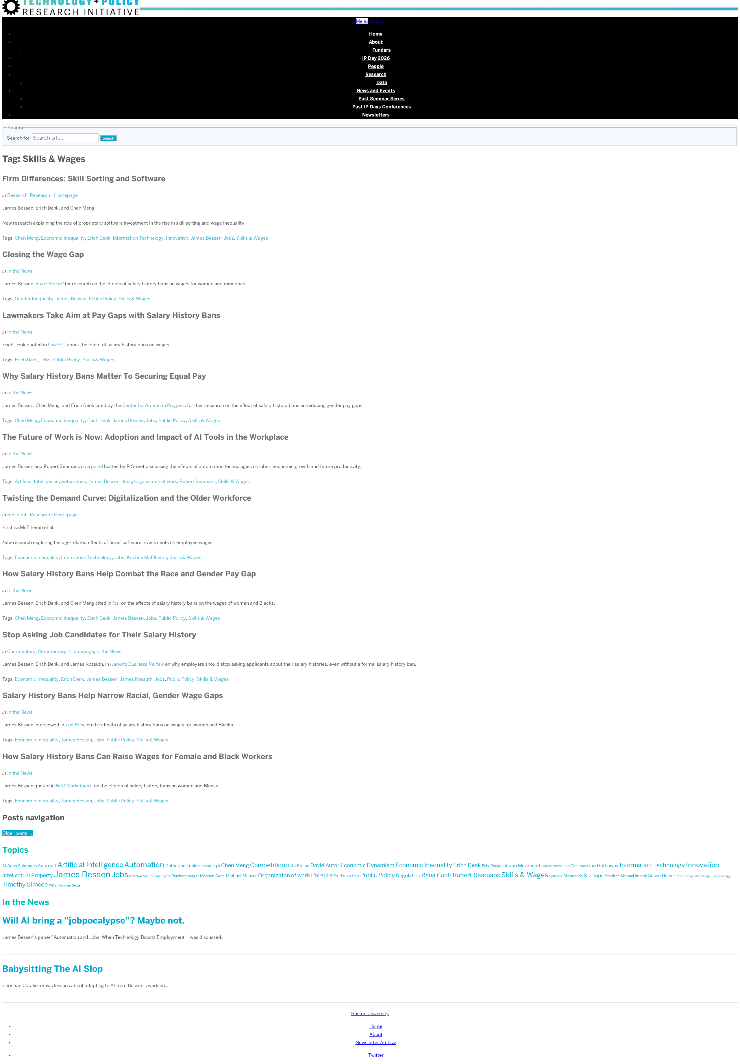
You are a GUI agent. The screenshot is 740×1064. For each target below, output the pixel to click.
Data (381, 82)
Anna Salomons (22, 865)
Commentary (21, 651)
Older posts (17, 833)
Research (375, 74)
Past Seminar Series (381, 99)
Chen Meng (27, 238)
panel (97, 466)
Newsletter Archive (376, 1042)
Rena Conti (436, 875)
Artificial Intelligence (37, 481)
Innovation (177, 238)
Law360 (57, 345)
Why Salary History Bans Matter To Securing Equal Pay (104, 376)
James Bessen (205, 238)
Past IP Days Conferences (381, 107)
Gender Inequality (34, 299)
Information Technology (138, 238)
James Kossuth (136, 679)
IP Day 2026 (376, 58)
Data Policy (297, 866)
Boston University (370, 1014)
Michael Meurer (241, 876)
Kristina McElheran (147, 557)
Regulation (408, 875)
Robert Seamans (198, 481)
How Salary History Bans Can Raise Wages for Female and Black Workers (137, 756)
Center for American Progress (154, 405)
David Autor (324, 865)
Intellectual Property (27, 875)
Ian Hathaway (604, 866)
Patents (321, 875)
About (376, 42)
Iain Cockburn (575, 865)
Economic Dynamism (367, 865)
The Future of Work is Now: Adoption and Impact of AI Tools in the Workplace (145, 437)
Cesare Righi (210, 866)
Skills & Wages (252, 238)
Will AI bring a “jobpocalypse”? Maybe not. (93, 920)
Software (555, 876)
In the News (19, 271)
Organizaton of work (155, 481)
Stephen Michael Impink (626, 875)
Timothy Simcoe (25, 884)
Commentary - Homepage (66, 651)
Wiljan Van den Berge (64, 885)
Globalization (552, 866)
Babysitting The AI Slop (52, 968)
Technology (721, 876)
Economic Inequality (63, 238)
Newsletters (376, 115)
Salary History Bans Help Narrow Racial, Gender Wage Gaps (112, 695)
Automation (73, 481)
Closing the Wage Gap (43, 254)
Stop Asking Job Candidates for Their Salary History (99, 635)
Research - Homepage (54, 195)
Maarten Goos (212, 875)
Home (375, 34)
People (376, 66)
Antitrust (47, 866)
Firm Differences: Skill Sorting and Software (83, 179)
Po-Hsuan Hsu (346, 875)
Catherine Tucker (182, 866)
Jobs (229, 238)
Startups (594, 875)
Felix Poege (491, 865)
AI (4, 865)
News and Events (376, 91)
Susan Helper (661, 876)
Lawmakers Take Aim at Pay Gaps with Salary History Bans (111, 315)
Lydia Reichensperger (180, 875)
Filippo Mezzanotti (522, 866)
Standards (573, 875)
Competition (267, 865)
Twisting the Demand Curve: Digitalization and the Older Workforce (126, 498)
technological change (693, 876)
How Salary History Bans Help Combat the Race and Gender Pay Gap (129, 574)
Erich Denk (98, 238)
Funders (381, 50)
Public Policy (102, 299)
